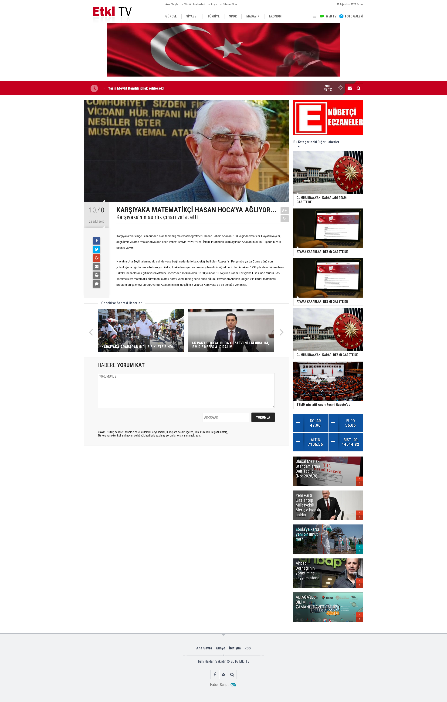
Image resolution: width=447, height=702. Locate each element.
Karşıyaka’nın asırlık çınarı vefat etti (157, 217)
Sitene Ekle (230, 4)
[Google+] (96, 258)
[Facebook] (96, 241)
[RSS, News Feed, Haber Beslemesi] (223, 674)
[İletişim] (349, 88)
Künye (220, 648)
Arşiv (214, 4)
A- (285, 218)
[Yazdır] (96, 275)
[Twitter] (96, 249)
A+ (284, 210)
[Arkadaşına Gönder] (96, 266)
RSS (247, 648)
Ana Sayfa (171, 4)
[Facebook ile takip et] (215, 674)
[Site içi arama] (358, 88)
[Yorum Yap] (96, 284)
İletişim (235, 648)
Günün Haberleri (194, 4)
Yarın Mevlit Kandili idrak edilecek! (136, 88)
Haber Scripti (219, 684)
